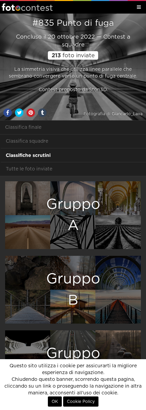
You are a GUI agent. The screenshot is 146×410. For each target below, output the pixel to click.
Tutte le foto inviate (29, 169)
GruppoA (73, 215)
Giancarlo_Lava (127, 114)
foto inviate (73, 55)
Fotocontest (27, 7)
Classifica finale (23, 127)
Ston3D (98, 89)
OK (55, 401)
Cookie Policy (81, 401)
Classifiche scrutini (28, 155)
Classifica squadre (27, 141)
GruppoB (73, 289)
